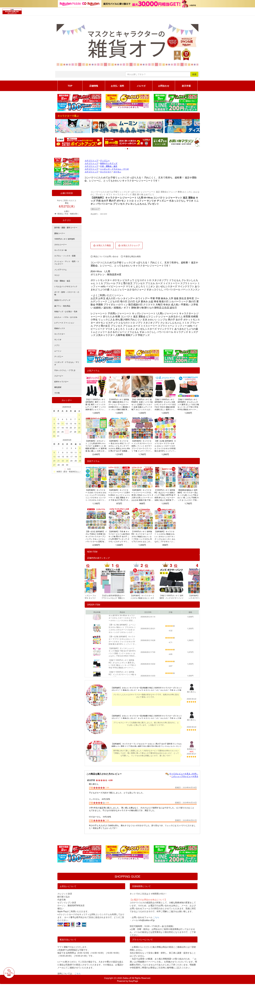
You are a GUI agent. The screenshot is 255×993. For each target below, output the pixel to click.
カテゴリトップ (91, 161)
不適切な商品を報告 (132, 256)
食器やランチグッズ (108, 163)
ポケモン (117, 172)
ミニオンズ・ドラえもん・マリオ (114, 169)
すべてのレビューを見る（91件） (183, 774)
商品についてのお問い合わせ (105, 256)
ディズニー (105, 161)
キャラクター (106, 172)
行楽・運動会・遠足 (108, 166)
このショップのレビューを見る (184, 776)
